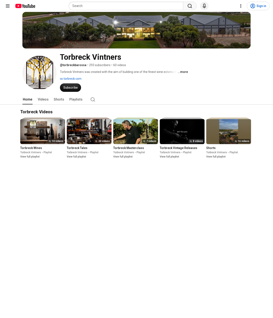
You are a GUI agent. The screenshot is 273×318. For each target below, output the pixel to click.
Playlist (48, 152)
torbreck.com (72, 78)
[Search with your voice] (204, 6)
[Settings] (240, 6)
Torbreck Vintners (30, 152)
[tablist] (136, 99)
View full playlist (30, 156)
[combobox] (127, 6)
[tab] (27, 99)
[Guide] (7, 6)
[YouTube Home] (25, 6)
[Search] (190, 6)
